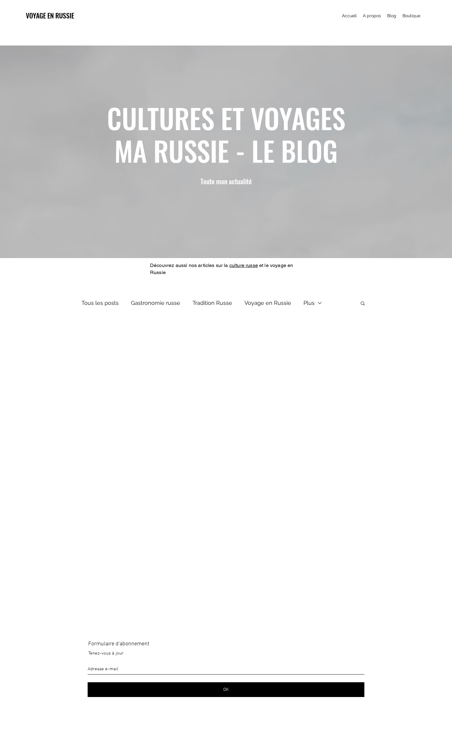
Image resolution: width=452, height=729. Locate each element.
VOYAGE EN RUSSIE (50, 15)
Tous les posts (100, 303)
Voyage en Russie (267, 303)
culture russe (243, 265)
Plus (309, 303)
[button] (363, 304)
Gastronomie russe (155, 303)
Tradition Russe (212, 303)
